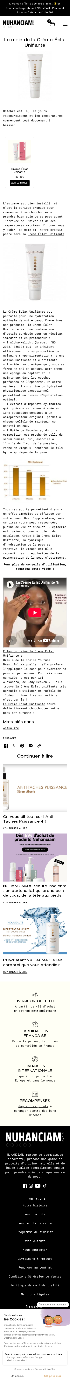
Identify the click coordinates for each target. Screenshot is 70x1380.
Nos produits (35, 1214)
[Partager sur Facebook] (6, 745)
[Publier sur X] (14, 745)
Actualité (11, 728)
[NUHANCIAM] (22, 24)
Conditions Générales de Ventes (35, 1276)
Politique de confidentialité (35, 1285)
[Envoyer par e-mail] (30, 745)
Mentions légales (35, 1294)
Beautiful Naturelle (19, 664)
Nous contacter (35, 1250)
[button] (65, 24)
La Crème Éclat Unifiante (24, 704)
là (22, 699)
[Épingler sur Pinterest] (22, 745)
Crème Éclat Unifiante (46, 234)
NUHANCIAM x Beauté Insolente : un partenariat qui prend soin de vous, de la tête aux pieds (35, 890)
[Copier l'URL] (39, 745)
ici (40, 677)
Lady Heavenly (39, 682)
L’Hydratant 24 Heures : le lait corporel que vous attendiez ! (32, 962)
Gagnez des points (33, 1106)
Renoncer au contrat (35, 1267)
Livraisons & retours (35, 1259)
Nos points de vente (35, 1223)
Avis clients (35, 1241)
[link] (25, 1185)
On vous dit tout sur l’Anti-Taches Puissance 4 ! (29, 819)
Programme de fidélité (35, 1232)
